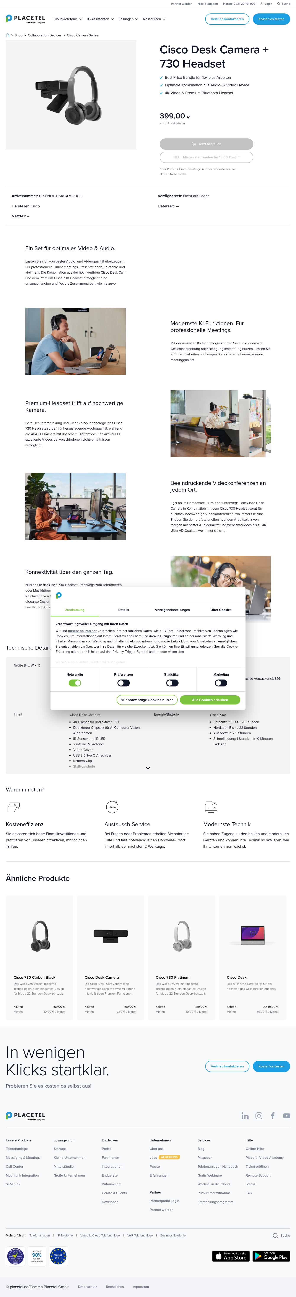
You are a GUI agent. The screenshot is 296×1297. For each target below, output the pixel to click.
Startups (60, 1148)
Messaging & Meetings (23, 1157)
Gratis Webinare (210, 1175)
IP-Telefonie (65, 1235)
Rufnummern (112, 1184)
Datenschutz (87, 1286)
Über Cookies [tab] (221, 610)
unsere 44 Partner (82, 631)
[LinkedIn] (245, 1115)
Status (250, 1184)
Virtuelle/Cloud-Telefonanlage (100, 1235)
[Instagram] (258, 1115)
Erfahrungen (159, 1175)
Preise (106, 1148)
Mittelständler (64, 1166)
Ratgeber (205, 1157)
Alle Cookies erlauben (210, 700)
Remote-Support (258, 1175)
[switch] (123, 683)
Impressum (140, 1286)
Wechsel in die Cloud (214, 1184)
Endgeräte (110, 1175)
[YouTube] (286, 1115)
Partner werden (161, 1209)
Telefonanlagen (39, 1235)
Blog (201, 1148)
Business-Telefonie (173, 1235)
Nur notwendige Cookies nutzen (147, 700)
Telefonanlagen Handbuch (218, 1166)
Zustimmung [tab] (75, 610)
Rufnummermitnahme (214, 1192)
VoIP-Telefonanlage (140, 1235)
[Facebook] (272, 1115)
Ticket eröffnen (257, 1166)
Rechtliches (115, 1286)
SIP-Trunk (13, 1184)
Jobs (154, 1157)
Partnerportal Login (164, 1200)
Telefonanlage (17, 1148)
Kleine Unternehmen (69, 1157)
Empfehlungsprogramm (215, 1201)
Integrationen (112, 1166)
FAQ (249, 1192)
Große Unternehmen (69, 1175)
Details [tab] (123, 610)
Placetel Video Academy (265, 1157)
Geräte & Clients (114, 1192)
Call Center (14, 1166)
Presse (155, 1166)
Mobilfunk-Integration (22, 1175)
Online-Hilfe (255, 1148)
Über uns (156, 1148)
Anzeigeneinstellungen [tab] (172, 610)
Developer (110, 1201)
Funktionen (110, 1157)
